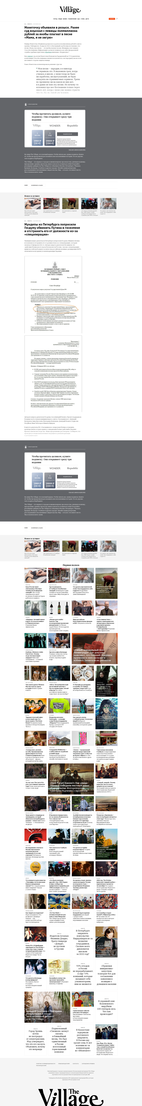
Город (55, 18)
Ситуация (51, 715)
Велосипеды (76, 813)
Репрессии (28, 845)
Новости (29, 24)
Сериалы (28, 617)
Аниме (98, 715)
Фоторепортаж (53, 780)
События (75, 1008)
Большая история (78, 647)
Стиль (83, 18)
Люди (60, 18)
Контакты (76, 1063)
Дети (87, 18)
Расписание (52, 845)
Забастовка (52, 747)
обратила (48, 52)
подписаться (67, 134)
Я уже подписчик (32, 104)
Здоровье (75, 584)
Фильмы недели (53, 682)
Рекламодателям (41, 1065)
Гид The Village (52, 584)
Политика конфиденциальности (45, 1063)
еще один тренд (100, 845)
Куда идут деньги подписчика (77, 149)
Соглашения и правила (88, 1063)
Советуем (75, 682)
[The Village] (71, 10)
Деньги (27, 878)
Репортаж (28, 584)
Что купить (75, 617)
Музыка (27, 715)
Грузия (50, 813)
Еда (78, 18)
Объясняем (99, 584)
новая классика (29, 650)
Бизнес (65, 18)
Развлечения (72, 18)
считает (30, 56)
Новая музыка (100, 682)
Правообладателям (64, 1063)
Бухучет (51, 617)
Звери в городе (76, 715)
